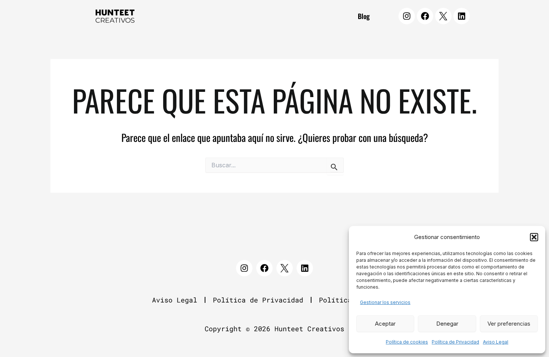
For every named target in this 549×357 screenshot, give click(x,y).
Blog (364, 16)
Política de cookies (407, 342)
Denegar (447, 323)
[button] (534, 237)
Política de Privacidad (455, 342)
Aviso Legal (495, 342)
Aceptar (385, 323)
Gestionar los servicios (385, 302)
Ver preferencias (508, 323)
